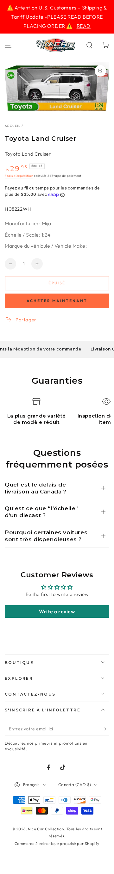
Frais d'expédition (19, 176)
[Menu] (8, 45)
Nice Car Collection (46, 829)
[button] (89, 45)
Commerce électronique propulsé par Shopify (57, 843)
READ (84, 26)
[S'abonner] (105, 729)
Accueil (13, 126)
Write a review (57, 611)
